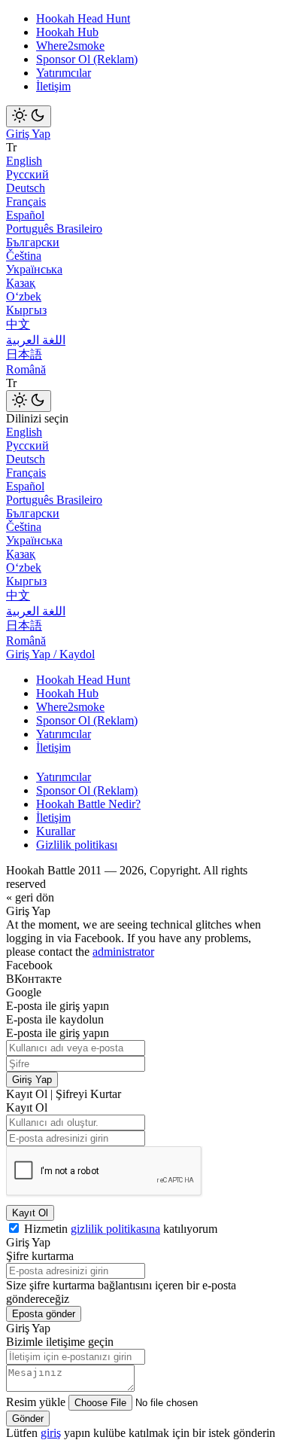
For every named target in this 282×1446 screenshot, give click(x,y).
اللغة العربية (35, 340)
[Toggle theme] (28, 116)
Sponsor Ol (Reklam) (87, 59)
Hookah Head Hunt (83, 18)
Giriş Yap (28, 133)
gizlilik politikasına (115, 1228)
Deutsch (25, 188)
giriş (51, 1432)
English (24, 160)
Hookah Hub (67, 32)
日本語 (24, 354)
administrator (123, 951)
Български (32, 242)
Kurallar (55, 831)
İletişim (53, 86)
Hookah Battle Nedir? (88, 804)
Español (25, 215)
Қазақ (20, 282)
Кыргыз (26, 310)
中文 (18, 324)
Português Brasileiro (54, 228)
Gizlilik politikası (76, 844)
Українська (34, 269)
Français (26, 201)
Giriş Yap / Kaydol (50, 654)
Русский (27, 174)
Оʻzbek (23, 296)
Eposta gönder (43, 1313)
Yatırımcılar (63, 72)
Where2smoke (70, 45)
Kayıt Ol (30, 1213)
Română (26, 369)
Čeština (23, 255)
